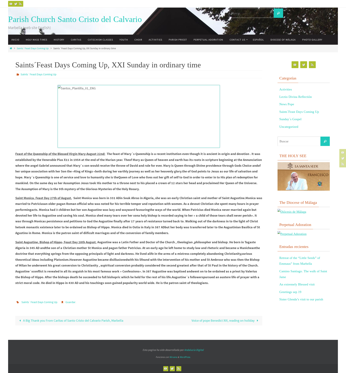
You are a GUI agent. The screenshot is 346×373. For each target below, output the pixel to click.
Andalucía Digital (194, 350)
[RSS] (20, 4)
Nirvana (173, 357)
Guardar (70, 302)
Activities (285, 89)
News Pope (286, 104)
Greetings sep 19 (290, 292)
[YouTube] (11, 4)
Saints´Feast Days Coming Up (33, 48)
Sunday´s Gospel (290, 119)
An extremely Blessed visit (297, 284)
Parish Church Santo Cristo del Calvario (75, 19)
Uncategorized (288, 126)
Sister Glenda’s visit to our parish (301, 299)
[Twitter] (16, 4)
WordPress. (185, 357)
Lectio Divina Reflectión (295, 97)
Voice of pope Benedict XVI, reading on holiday (223, 320)
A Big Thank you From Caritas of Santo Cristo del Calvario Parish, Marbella (72, 320)
